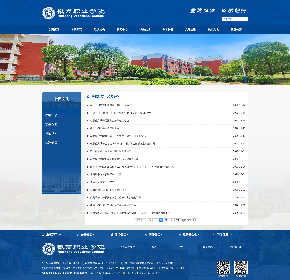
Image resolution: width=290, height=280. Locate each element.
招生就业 (145, 29)
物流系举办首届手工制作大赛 (106, 174)
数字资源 (208, 246)
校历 (154, 246)
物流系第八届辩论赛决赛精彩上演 (108, 190)
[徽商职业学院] (73, 18)
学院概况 (76, 29)
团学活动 (51, 115)
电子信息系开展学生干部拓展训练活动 (110, 151)
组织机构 (99, 29)
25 (155, 220)
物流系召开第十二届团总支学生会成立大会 (113, 205)
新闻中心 (122, 29)
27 (166, 220)
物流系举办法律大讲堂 (102, 182)
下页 (177, 220)
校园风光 (51, 133)
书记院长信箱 (234, 246)
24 (150, 220)
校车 (181, 246)
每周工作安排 (127, 246)
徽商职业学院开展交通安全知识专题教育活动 (114, 159)
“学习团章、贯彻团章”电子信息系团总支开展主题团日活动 (121, 113)
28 (171, 220)
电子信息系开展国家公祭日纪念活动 (109, 120)
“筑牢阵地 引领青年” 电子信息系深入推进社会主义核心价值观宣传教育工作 (130, 213)
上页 (138, 220)
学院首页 (53, 29)
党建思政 (190, 29)
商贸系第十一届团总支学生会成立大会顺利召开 (115, 197)
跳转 (194, 220)
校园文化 (213, 29)
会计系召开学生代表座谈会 (104, 128)
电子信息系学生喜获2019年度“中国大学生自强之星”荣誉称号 (122, 143)
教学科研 (167, 29)
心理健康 (51, 142)
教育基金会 (190, 234)
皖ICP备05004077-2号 (108, 273)
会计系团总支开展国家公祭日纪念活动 (110, 105)
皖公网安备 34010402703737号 (144, 273)
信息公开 (236, 29)
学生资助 (51, 124)
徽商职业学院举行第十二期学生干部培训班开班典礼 (118, 136)
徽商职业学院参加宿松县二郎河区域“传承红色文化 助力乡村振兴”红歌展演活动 (132, 166)
